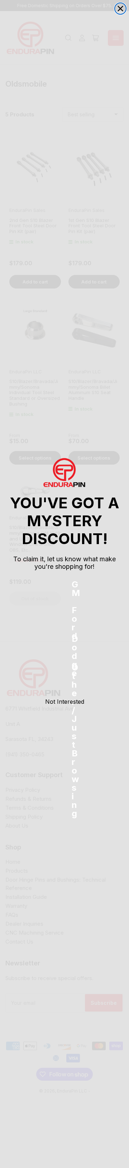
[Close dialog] (120, 8)
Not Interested (64, 701)
